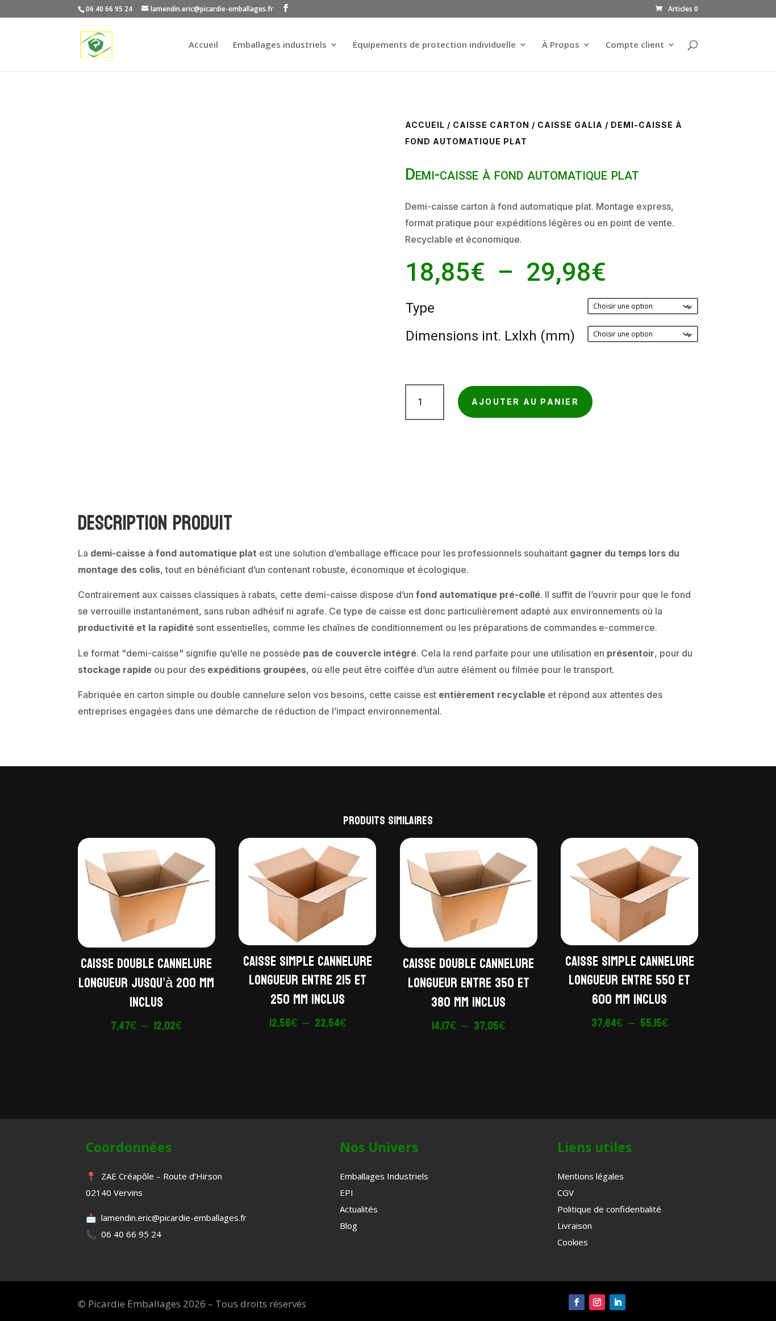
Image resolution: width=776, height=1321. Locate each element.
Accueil (203, 45)
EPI (346, 1192)
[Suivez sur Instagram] (597, 1302)
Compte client (635, 45)
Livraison (574, 1225)
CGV (565, 1192)
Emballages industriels (280, 45)
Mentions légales (590, 1176)
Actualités (359, 1209)
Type (420, 308)
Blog (348, 1225)
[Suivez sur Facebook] (577, 1302)
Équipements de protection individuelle (434, 45)
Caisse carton (491, 125)
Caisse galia (570, 125)
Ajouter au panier (525, 401)
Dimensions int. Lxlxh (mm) (490, 336)
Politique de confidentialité (609, 1209)
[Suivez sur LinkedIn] (617, 1302)
